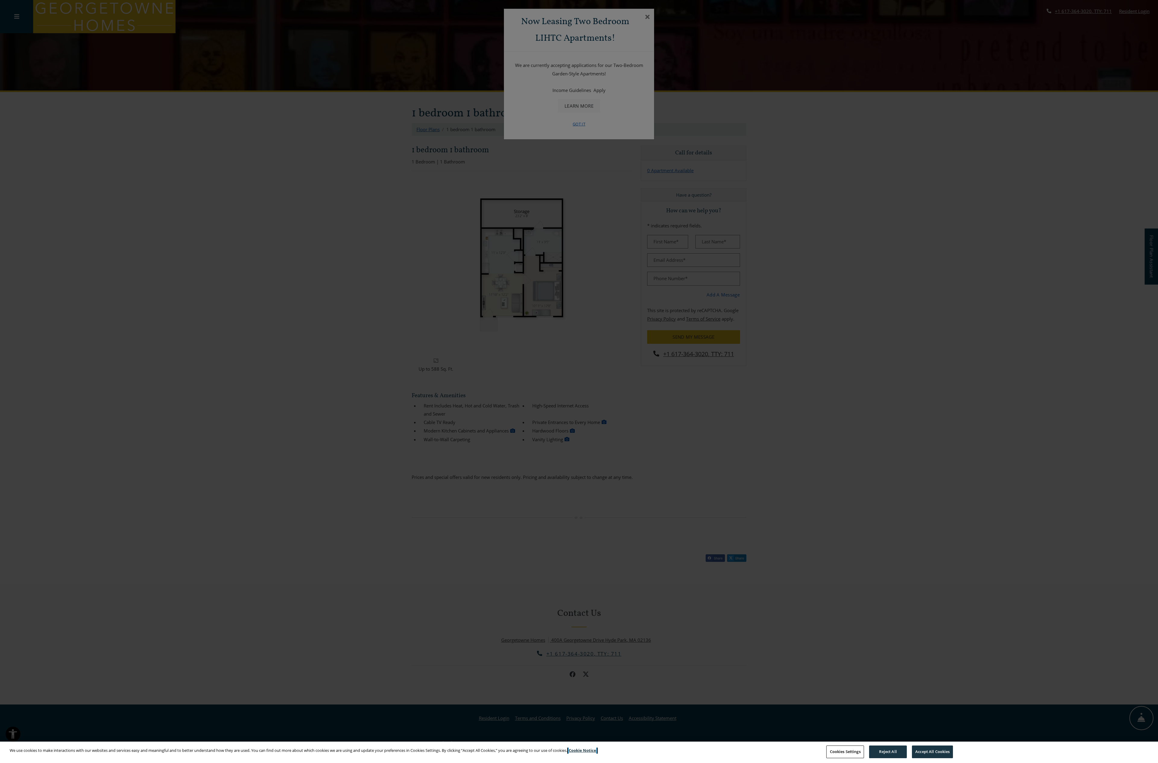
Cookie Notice (582, 750)
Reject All (888, 751)
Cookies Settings (845, 751)
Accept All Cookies (932, 751)
